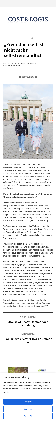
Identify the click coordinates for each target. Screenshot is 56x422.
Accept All (28, 401)
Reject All (28, 416)
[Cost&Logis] (28, 20)
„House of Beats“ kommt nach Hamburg (28, 323)
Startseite (7, 63)
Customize (28, 409)
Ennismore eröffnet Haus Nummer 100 (28, 340)
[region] (28, 397)
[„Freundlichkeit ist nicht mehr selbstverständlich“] (28, 121)
